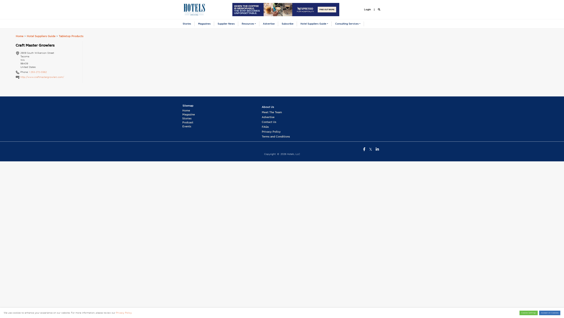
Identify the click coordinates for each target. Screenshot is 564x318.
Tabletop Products (71, 36)
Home (20, 36)
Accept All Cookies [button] (550, 313)
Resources (248, 24)
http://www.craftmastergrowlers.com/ (42, 77)
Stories (187, 24)
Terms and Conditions (276, 136)
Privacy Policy (271, 132)
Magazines (204, 24)
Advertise (269, 24)
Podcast (187, 122)
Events (186, 126)
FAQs (265, 127)
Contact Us (269, 122)
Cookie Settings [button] (528, 313)
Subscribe (287, 24)
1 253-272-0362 (38, 72)
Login (367, 9)
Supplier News (226, 24)
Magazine (188, 114)
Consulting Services (347, 24)
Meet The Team (272, 112)
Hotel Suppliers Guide (313, 24)
